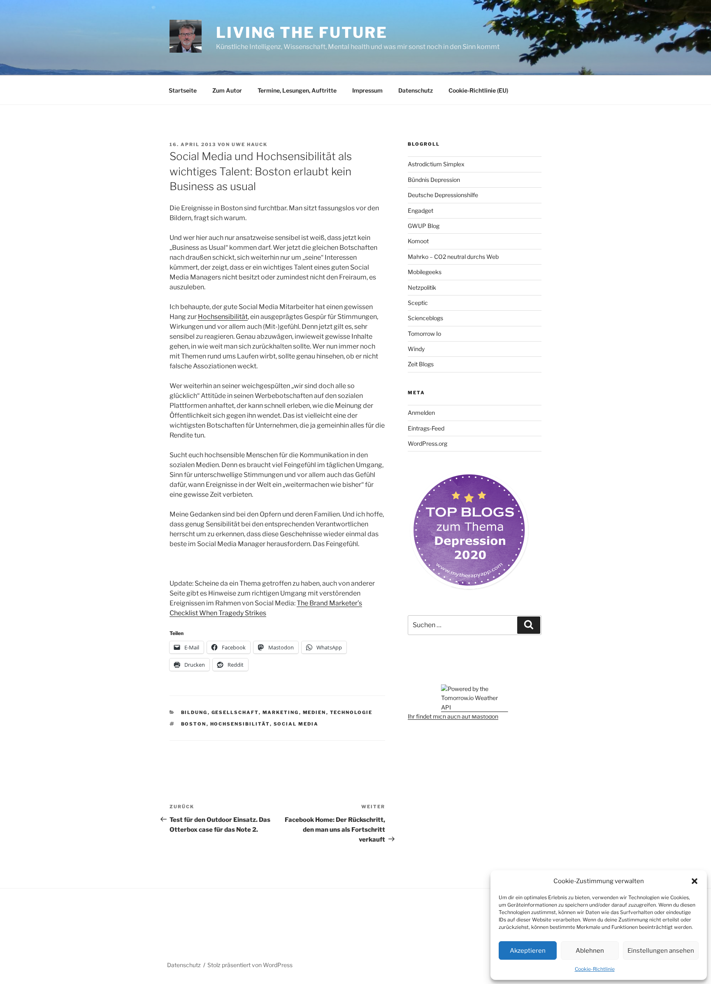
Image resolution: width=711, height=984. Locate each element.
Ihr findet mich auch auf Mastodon (453, 716)
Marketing (281, 712)
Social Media (296, 724)
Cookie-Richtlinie (595, 969)
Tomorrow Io (424, 333)
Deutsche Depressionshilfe (443, 194)
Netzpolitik (422, 287)
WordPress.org (427, 443)
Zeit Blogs (421, 364)
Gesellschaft (235, 712)
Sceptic (418, 302)
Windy (416, 348)
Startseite (183, 90)
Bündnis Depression (434, 179)
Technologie (351, 712)
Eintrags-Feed (426, 428)
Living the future (302, 32)
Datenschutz (415, 90)
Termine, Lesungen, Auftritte (297, 90)
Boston (194, 724)
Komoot (418, 240)
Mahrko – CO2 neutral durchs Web (453, 256)
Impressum (367, 90)
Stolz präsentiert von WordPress (250, 964)
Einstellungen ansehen (660, 950)
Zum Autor (227, 90)
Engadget (420, 210)
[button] (694, 881)
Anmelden (421, 412)
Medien (314, 712)
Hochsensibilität (223, 317)
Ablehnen (590, 950)
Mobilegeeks (424, 271)
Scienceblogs (425, 317)
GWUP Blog (423, 225)
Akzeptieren (528, 950)
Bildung (194, 712)
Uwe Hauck (249, 144)
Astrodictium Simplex (436, 164)
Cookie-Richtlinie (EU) (478, 90)
